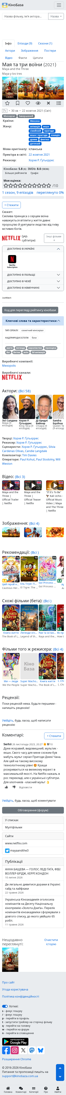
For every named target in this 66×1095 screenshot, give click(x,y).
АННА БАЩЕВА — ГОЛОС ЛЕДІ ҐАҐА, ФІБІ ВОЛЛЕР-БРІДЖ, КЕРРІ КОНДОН (32, 873)
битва (16, 352)
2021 (50, 64)
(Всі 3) (20, 476)
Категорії (33, 1091)
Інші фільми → (53, 238)
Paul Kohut (27, 459)
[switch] (5, 1006)
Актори (10, 51)
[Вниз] (60, 1077)
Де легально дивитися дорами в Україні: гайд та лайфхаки (32, 888)
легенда (20, 347)
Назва (55, 16)
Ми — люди (11, 681)
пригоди (49, 130)
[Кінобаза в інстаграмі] (15, 1050)
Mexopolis (9, 366)
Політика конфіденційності (20, 996)
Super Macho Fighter (29, 681)
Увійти (57, 1091)
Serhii (8, 744)
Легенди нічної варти (29, 632)
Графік (34, 173)
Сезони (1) (45, 43)
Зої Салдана (9, 420)
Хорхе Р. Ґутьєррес (41, 160)
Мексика (35, 120)
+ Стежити (11, 205)
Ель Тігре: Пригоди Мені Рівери (29, 583)
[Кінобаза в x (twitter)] (23, 1050)
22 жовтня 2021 (39, 155)
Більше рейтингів (16, 173)
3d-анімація (38, 352)
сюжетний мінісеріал (32, 330)
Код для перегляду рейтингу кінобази (30, 310)
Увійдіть (7, 720)
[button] (7, 103)
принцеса (50, 347)
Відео (8, 58)
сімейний (35, 130)
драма (33, 139)
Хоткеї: (13, 1006)
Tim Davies (29, 455)
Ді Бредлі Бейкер (42, 422)
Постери (50, 51)
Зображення (29, 51)
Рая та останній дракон (47, 632)
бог (8, 352)
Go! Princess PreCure (47, 582)
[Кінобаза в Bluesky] (41, 1050)
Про (46, 1091)
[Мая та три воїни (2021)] (10, 959)
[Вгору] (60, 1068)
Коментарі (21, 1091)
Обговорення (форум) (33, 810)
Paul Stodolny (45, 459)
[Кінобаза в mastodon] (32, 1050)
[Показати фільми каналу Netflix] (12, 377)
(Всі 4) (34, 523)
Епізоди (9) (25, 43)
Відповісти (25, 787)
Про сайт (8, 982)
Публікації (14, 861)
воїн (26, 352)
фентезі (44, 139)
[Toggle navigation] (59, 5)
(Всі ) (35, 552)
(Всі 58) (24, 390)
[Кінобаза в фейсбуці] (6, 1050)
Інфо (8, 43)
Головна (8, 1091)
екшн (46, 126)
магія (9, 347)
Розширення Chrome (16, 1059)
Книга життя (11, 632)
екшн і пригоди (39, 135)
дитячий (35, 143)
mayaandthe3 (19, 850)
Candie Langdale (36, 451)
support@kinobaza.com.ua (20, 1076)
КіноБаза (15, 4)
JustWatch (6, 298)
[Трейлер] (41, 88)
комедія (55, 135)
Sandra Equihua (58, 422)
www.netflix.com (16, 843)
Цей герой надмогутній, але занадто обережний (11, 584)
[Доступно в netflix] (11, 238)
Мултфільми (13, 827)
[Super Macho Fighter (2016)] (29, 666)
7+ (5, 110)
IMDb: (32, 169)
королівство (35, 347)
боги (34, 337)
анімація (35, 126)
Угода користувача (15, 989)
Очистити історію (51, 942)
